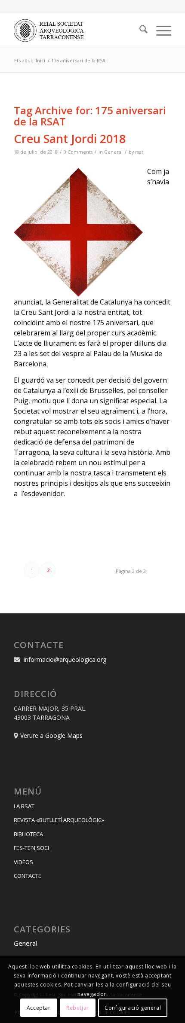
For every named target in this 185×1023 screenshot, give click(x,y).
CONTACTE (27, 876)
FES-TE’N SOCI (31, 848)
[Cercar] (139, 30)
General (113, 152)
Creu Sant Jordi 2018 (70, 138)
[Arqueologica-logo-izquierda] (76, 30)
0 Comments (78, 152)
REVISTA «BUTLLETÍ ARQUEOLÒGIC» (59, 820)
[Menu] (159, 30)
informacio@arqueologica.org (65, 659)
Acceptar (39, 1007)
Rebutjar (77, 1007)
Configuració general (133, 1007)
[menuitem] (139, 30)
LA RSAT (24, 806)
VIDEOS (23, 862)
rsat (139, 152)
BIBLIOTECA (28, 834)
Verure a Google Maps (51, 735)
